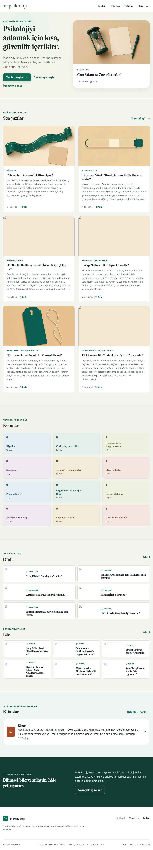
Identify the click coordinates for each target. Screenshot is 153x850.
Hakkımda (115, 5)
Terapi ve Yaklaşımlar (95, 261)
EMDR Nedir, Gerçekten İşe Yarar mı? (120, 613)
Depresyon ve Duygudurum (98, 351)
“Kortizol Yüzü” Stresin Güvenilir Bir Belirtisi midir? (112, 177)
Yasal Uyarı (134, 818)
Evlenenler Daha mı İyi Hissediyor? (30, 175)
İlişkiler (11, 170)
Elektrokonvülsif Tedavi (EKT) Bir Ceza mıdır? (113, 355)
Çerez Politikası (98, 844)
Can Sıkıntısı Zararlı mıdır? (99, 74)
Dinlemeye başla (44, 77)
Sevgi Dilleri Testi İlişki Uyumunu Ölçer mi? (37, 651)
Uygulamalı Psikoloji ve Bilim (24, 351)
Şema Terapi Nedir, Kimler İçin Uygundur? (135, 671)
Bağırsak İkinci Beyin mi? (114, 594)
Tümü (146, 557)
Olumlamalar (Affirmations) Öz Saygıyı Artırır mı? (85, 651)
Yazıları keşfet (15, 77)
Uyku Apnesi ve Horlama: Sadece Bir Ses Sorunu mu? (86, 671)
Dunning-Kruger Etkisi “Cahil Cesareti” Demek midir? (34, 671)
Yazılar (101, 5)
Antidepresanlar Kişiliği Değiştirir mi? (45, 594)
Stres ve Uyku (90, 170)
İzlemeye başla (12, 85)
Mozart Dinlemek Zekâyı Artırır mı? (135, 651)
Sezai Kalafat (144, 844)
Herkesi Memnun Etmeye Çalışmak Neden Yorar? (47, 613)
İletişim (129, 5)
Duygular (83, 70)
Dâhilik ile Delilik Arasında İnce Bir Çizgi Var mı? (37, 267)
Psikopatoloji (15, 261)
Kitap (140, 5)
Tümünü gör (138, 118)
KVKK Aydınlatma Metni (78, 844)
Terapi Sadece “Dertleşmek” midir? (105, 265)
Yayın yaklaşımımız (90, 790)
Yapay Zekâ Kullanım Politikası (51, 844)
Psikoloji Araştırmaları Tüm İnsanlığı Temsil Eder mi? (123, 576)
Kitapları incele (136, 712)
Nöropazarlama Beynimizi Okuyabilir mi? (34, 355)
